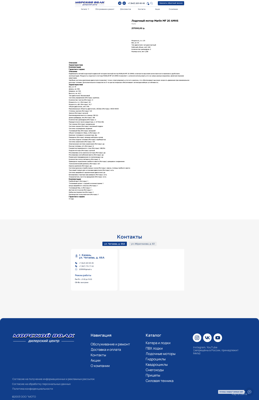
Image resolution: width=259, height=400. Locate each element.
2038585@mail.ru (85, 269)
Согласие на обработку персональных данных (41, 384)
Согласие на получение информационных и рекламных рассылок (53, 379)
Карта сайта (239, 394)
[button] (171, 3)
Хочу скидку (160, 34)
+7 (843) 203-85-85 (136, 3)
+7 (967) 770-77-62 (86, 266)
